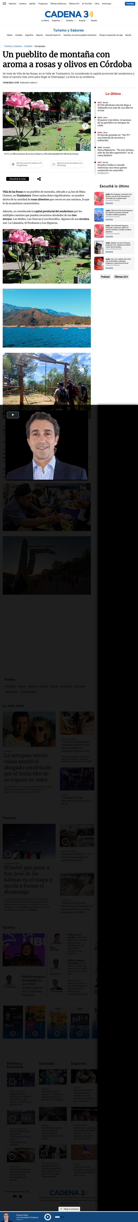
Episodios (109, 203)
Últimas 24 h (74, 4)
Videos (9, 35)
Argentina (56, 20)
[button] (85, 126)
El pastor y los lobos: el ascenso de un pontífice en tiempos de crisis (114, 123)
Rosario (82, 20)
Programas (43, 4)
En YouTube (87, 4)
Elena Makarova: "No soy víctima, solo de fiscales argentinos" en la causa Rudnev (116, 153)
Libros (105, 117)
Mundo (94, 20)
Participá (130, 4)
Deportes (12, 4)
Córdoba (69, 20)
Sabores (39, 35)
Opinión (32, 4)
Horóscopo (106, 4)
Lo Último (45, 20)
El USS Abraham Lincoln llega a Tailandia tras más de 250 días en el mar (115, 108)
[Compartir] (39, 179)
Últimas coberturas (58, 4)
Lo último (114, 94)
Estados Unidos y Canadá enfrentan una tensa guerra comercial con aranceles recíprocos (112, 169)
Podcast (105, 276)
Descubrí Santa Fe (53, 35)
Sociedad (106, 147)
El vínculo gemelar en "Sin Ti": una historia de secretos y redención (114, 138)
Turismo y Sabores (69, 30)
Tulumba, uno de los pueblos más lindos (79, 35)
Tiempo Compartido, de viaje (111, 35)
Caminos (22, 4)
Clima (97, 4)
